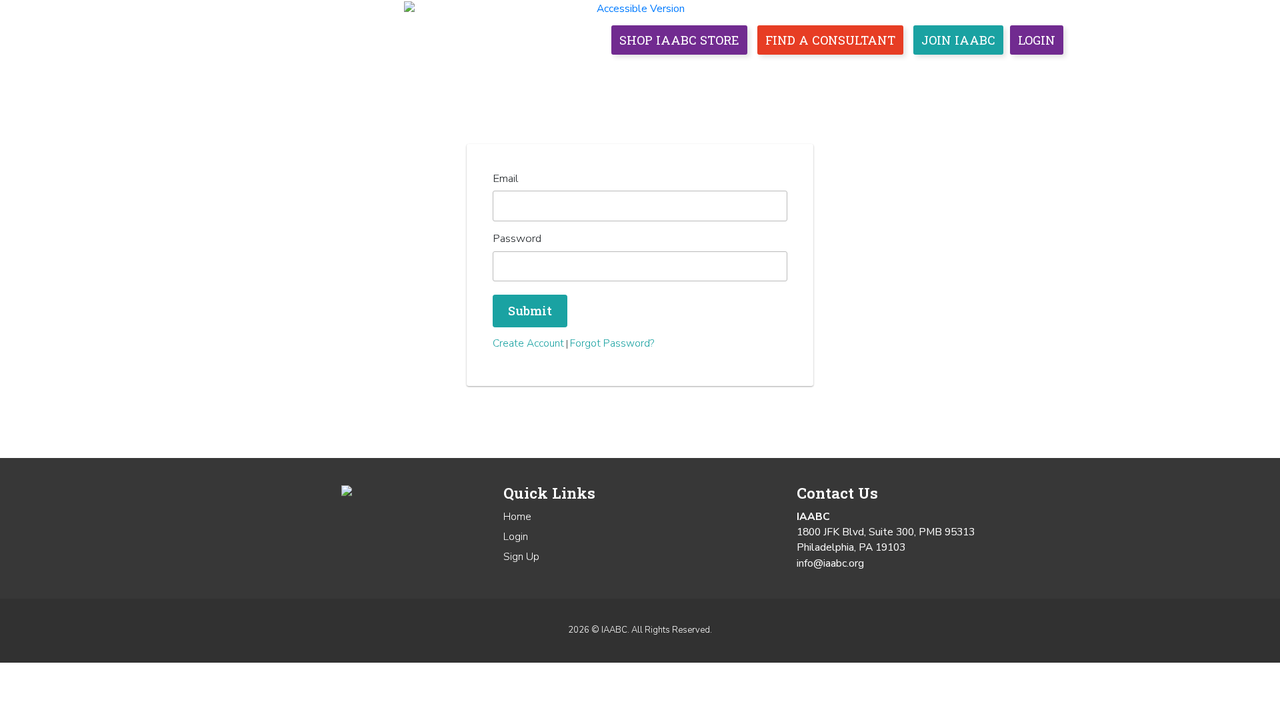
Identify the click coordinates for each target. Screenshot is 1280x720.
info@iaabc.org (830, 563)
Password (517, 238)
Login (1036, 40)
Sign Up (521, 556)
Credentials (776, 73)
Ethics (894, 73)
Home (557, 73)
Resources (963, 73)
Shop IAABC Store (679, 40)
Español (1037, 73)
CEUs (845, 73)
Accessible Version (641, 8)
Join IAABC (958, 40)
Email (505, 178)
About (609, 73)
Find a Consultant (830, 40)
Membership (683, 73)
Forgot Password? (612, 343)
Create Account (528, 343)
